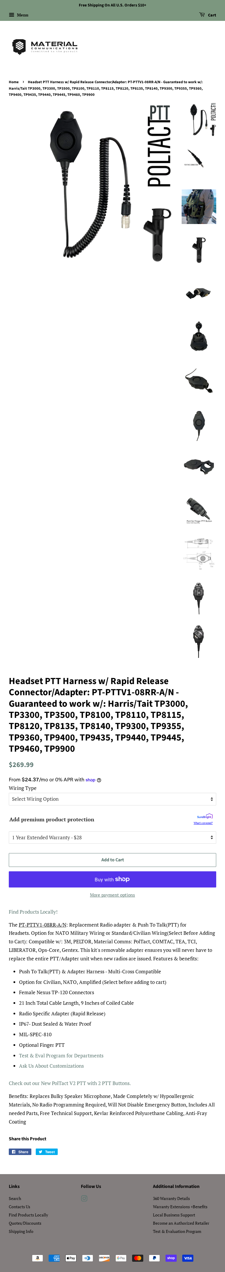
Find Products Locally (28, 1215)
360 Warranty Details (171, 1198)
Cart (211, 15)
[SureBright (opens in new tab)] (205, 817)
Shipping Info (21, 1231)
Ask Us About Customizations (51, 1065)
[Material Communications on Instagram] (84, 1199)
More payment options (112, 895)
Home (14, 82)
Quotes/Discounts (25, 1223)
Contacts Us (19, 1206)
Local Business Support (174, 1215)
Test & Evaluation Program (177, 1231)
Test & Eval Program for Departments (61, 1055)
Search (15, 1198)
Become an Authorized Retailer (181, 1223)
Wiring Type (23, 788)
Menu (22, 15)
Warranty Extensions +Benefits (180, 1206)
